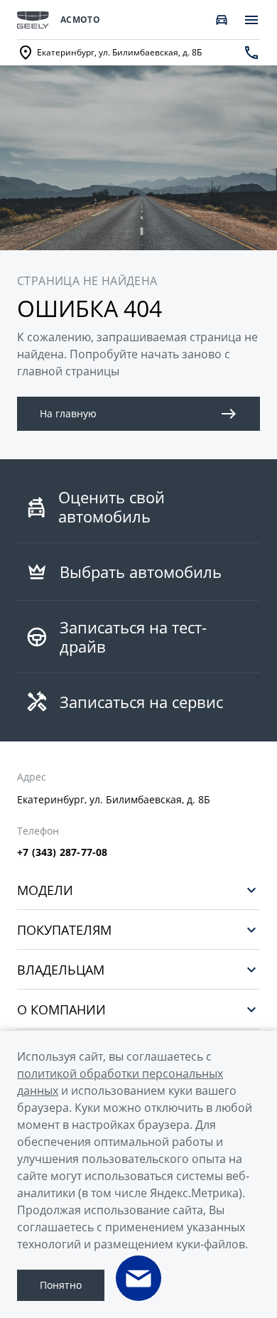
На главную (68, 413)
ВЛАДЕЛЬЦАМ (60, 969)
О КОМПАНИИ (61, 1009)
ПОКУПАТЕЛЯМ (64, 929)
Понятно (61, 1285)
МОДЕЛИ (45, 890)
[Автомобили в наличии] (221, 20)
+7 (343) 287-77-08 (62, 852)
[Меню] (251, 19)
